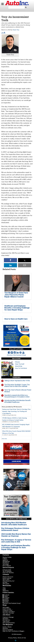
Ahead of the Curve (8, 577)
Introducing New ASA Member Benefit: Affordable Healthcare (17, 401)
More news (4, 438)
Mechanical (6, 563)
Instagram (6, 597)
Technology (6, 564)
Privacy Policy (12, 638)
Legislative (5, 560)
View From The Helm (8, 613)
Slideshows (6, 590)
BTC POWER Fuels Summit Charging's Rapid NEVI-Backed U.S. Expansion (15, 425)
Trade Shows (6, 621)
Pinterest (6, 600)
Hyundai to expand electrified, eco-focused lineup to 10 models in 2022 (16, 396)
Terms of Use (22, 638)
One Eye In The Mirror (9, 611)
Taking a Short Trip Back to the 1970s (17, 380)
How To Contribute (21, 368)
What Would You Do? (8, 581)
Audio (4, 589)
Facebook (6, 595)
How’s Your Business (8, 572)
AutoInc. (17, 3)
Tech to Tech (6, 579)
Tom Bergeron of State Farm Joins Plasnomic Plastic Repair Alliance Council (16, 295)
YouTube (6, 602)
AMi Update (6, 583)
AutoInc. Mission (7, 627)
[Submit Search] (26, 7)
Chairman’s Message (8, 617)
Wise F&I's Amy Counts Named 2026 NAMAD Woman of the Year (16, 432)
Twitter (6, 596)
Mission (17, 362)
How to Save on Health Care (15, 319)
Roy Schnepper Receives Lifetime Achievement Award (15, 529)
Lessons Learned (7, 578)
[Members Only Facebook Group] (11, 603)
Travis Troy (16, 30)
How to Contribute (8, 629)
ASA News (5, 618)
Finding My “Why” (7, 610)
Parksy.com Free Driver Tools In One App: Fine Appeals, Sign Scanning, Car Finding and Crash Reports (16, 411)
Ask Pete (5, 582)
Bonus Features (7, 565)
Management (6, 561)
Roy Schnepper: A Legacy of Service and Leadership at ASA (16, 541)
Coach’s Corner (7, 609)
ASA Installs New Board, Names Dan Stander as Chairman (16, 535)
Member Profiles (7, 557)
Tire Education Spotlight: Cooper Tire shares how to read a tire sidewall (17, 385)
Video (4, 588)
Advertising (18, 366)
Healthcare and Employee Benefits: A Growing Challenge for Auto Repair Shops (17, 308)
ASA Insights (6, 607)
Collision (5, 558)
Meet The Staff (19, 364)
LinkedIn (6, 599)
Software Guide (7, 570)
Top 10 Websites (7, 571)
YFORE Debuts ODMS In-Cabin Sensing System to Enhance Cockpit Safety (14, 419)
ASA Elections (6, 620)
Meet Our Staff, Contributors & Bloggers (13, 631)
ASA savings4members (9, 622)
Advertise (5, 628)
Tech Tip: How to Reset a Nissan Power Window (17, 391)
